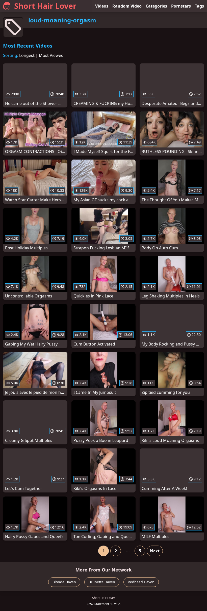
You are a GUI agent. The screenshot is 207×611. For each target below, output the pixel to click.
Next (155, 551)
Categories (156, 6)
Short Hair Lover (45, 6)
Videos (101, 6)
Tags (199, 6)
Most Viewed (51, 55)
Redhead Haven (141, 582)
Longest (27, 55)
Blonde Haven (64, 582)
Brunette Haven (102, 582)
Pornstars (181, 6)
